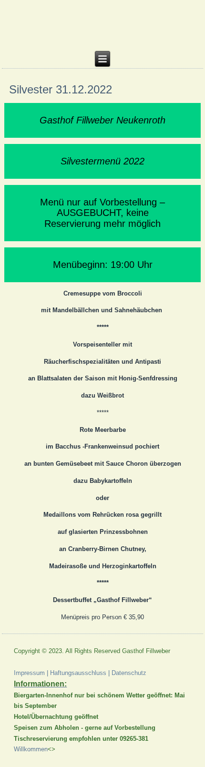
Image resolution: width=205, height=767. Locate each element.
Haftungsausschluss (78, 672)
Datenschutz (129, 672)
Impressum (29, 672)
